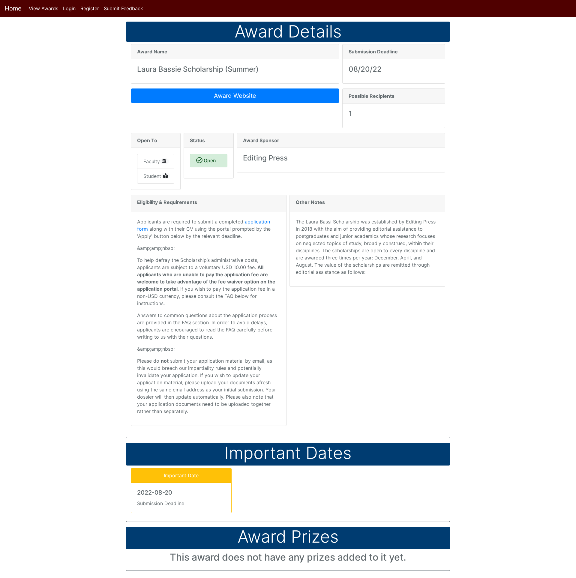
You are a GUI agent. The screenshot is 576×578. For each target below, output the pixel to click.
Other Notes (310, 202)
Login (69, 8)
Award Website (235, 95)
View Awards (45, 8)
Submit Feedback (123, 8)
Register (89, 8)
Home (13, 8)
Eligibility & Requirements (167, 202)
